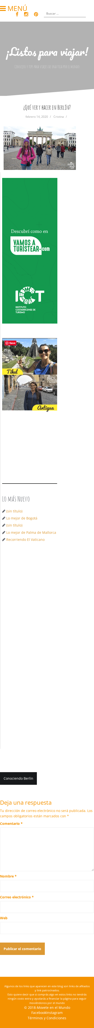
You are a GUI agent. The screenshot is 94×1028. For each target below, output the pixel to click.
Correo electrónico (17, 897)
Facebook (38, 1012)
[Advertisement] (47, 597)
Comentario (11, 823)
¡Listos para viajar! (47, 51)
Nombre (8, 876)
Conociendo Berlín (18, 778)
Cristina (59, 117)
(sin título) (14, 511)
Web (3, 918)
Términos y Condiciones (47, 1018)
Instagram (54, 1012)
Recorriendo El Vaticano (25, 539)
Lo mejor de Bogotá (21, 518)
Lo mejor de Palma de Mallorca (31, 532)
